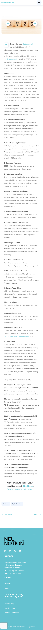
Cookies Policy (9, 608)
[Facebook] (15, 551)
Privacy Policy (9, 604)
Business (5, 504)
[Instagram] (10, 551)
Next (36, 515)
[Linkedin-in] (5, 551)
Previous (9, 515)
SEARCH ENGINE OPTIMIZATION (17, 336)
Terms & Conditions (11, 613)
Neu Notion (28, 486)
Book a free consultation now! (19, 489)
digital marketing (28, 44)
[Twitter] (20, 551)
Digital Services (17, 504)
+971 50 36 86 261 (15, 573)
